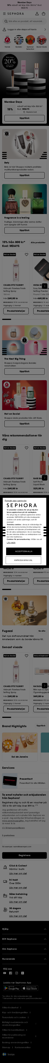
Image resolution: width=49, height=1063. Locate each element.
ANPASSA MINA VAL (23, 560)
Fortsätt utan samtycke (16, 500)
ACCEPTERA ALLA (23, 551)
